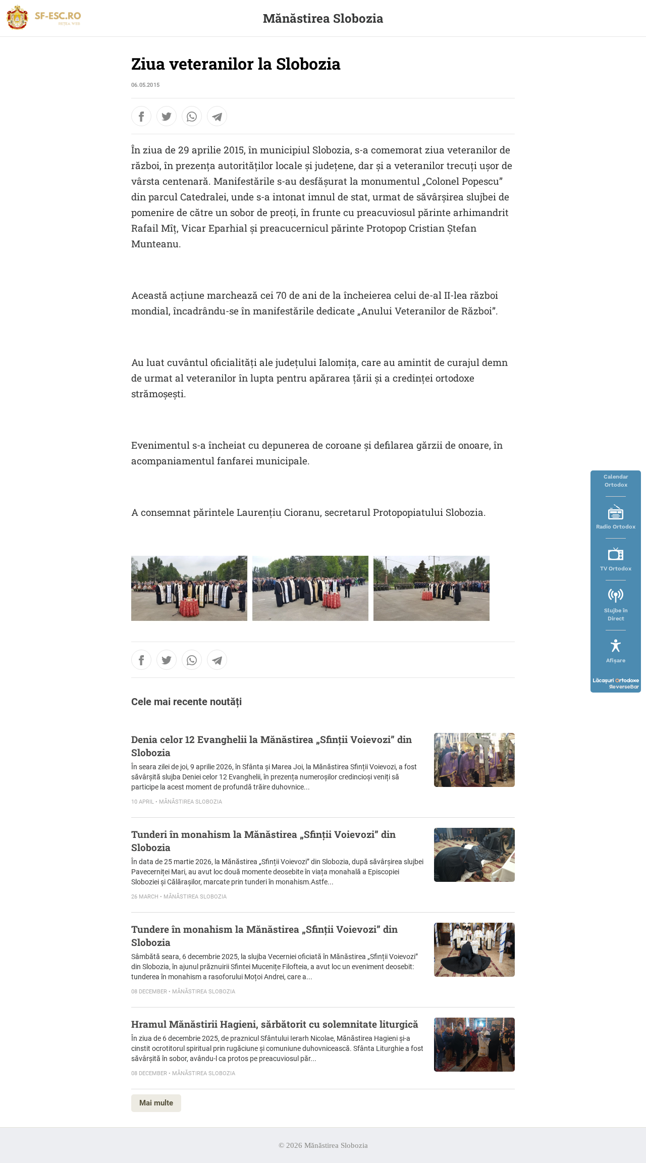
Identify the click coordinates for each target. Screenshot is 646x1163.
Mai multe (156, 1102)
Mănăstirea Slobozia (323, 18)
